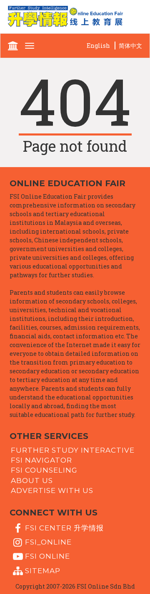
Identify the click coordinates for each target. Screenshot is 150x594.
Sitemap (42, 570)
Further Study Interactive (73, 450)
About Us (32, 480)
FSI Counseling (44, 470)
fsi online (47, 556)
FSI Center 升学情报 (64, 527)
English (98, 45)
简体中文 (130, 45)
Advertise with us (52, 490)
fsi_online (48, 542)
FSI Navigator (41, 460)
